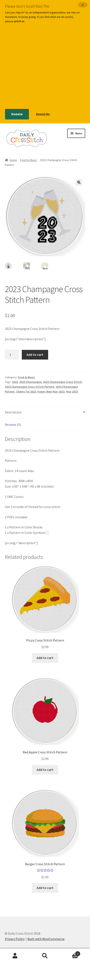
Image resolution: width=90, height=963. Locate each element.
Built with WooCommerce (45, 939)
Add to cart (35, 354)
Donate (17, 114)
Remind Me (43, 114)
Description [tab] (13, 412)
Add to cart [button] (45, 658)
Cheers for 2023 (26, 391)
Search (45, 956)
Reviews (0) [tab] (13, 424)
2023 (15, 382)
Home (13, 160)
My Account (15, 956)
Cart (69, 952)
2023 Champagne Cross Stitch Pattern (29, 387)
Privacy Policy (14, 939)
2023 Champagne (30, 382)
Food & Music (28, 160)
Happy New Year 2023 (50, 391)
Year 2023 (72, 391)
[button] (79, 182)
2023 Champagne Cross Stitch (62, 382)
